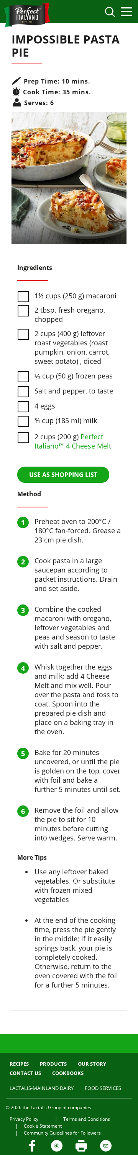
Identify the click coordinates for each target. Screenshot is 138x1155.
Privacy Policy (24, 1119)
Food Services (103, 1088)
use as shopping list (63, 474)
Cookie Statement (43, 1126)
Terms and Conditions (86, 1119)
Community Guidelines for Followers (62, 1133)
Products (53, 1063)
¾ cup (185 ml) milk (65, 420)
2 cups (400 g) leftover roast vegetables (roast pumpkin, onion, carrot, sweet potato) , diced (72, 347)
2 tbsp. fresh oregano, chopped (69, 314)
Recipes (19, 1063)
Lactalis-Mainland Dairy (42, 1088)
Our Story (92, 1063)
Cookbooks (68, 1073)
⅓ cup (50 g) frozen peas (73, 375)
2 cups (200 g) (72, 441)
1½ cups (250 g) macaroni (75, 295)
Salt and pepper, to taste (73, 390)
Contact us (25, 1073)
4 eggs (44, 405)
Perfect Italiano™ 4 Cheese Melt (72, 441)
